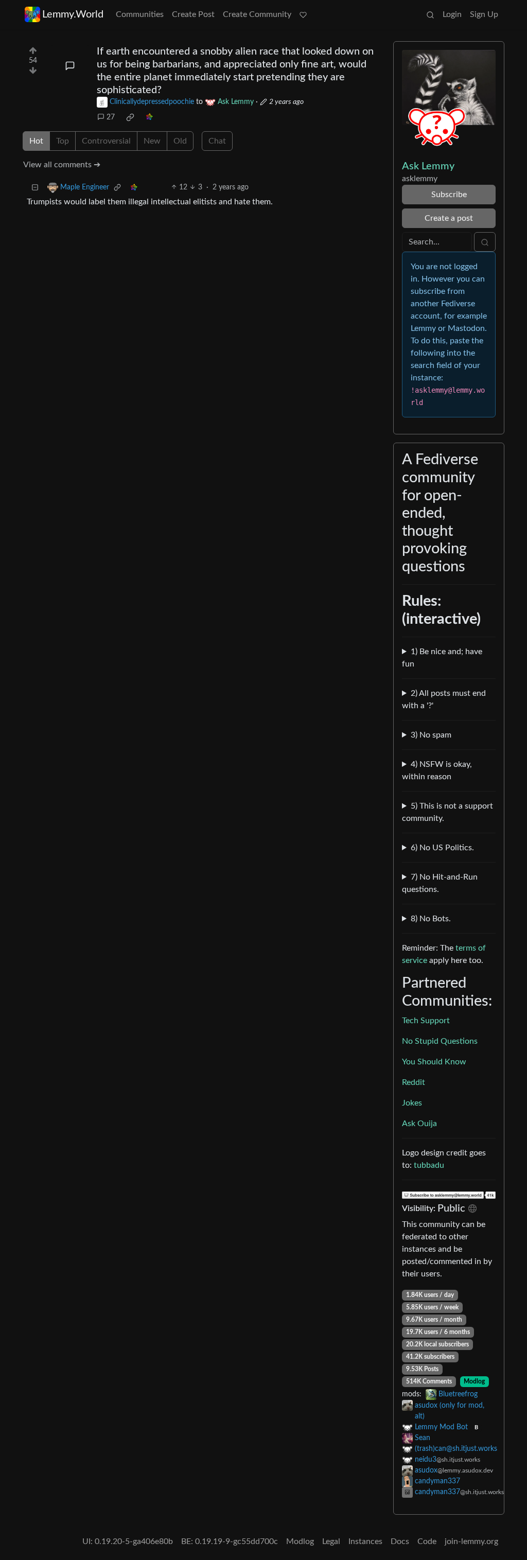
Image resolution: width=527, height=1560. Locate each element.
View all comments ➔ (61, 165)
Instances (365, 1541)
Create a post (449, 218)
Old (180, 141)
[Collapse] (35, 188)
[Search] (430, 14)
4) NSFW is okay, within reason (437, 770)
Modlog (474, 1381)
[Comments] (70, 65)
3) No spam (431, 735)
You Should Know (434, 1062)
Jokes (412, 1103)
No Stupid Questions (440, 1041)
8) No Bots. (431, 919)
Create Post (193, 14)
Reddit (413, 1082)
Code (426, 1541)
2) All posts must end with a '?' (444, 699)
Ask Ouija (419, 1123)
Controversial (106, 141)
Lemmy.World (72, 14)
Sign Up (484, 14)
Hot (36, 141)
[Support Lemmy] (303, 14)
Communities (140, 14)
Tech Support (426, 1020)
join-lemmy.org (471, 1541)
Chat (217, 141)
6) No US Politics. (442, 848)
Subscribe (449, 194)
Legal (331, 1541)
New (152, 141)
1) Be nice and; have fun (442, 657)
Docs (400, 1541)
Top (62, 141)
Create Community (257, 14)
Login (452, 14)
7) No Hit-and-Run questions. (440, 883)
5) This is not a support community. (447, 812)
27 (111, 117)
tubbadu (429, 1165)
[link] (130, 117)
